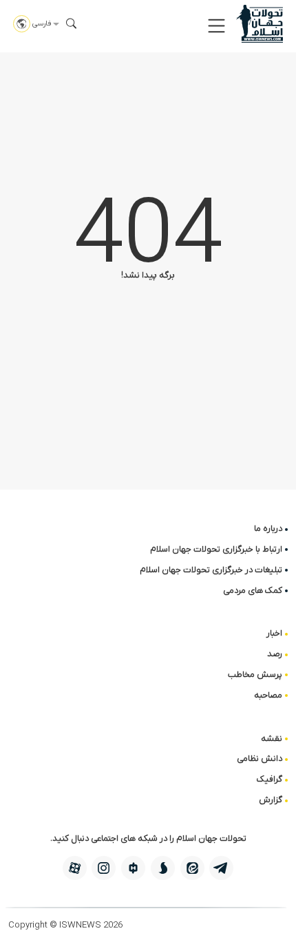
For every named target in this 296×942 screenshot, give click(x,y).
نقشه (271, 738)
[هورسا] (133, 868)
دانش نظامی (259, 758)
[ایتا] (192, 868)
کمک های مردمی (252, 590)
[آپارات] (75, 868)
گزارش (270, 800)
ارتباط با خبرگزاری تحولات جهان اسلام (216, 549)
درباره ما (268, 528)
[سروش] (163, 868)
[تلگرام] (221, 868)
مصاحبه (268, 695)
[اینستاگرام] (104, 868)
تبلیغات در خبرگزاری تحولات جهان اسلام (211, 570)
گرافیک (269, 779)
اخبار (274, 633)
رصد (274, 654)
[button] (216, 26)
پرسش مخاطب (255, 674)
